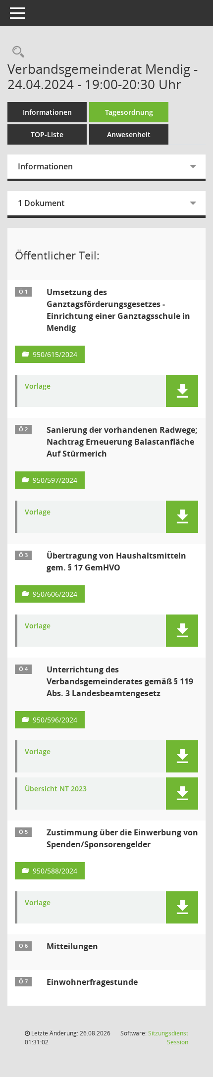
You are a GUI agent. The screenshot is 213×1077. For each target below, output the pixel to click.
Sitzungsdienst (168, 1037)
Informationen (47, 112)
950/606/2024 (55, 594)
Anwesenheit (129, 134)
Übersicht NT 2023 (56, 789)
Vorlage (38, 386)
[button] (182, 391)
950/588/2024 (55, 870)
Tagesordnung (129, 112)
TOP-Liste (47, 134)
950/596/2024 (55, 719)
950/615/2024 (55, 354)
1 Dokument (41, 203)
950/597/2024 (55, 480)
